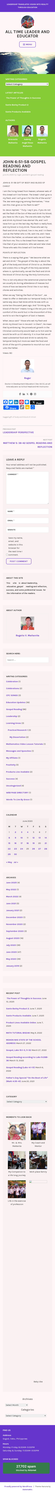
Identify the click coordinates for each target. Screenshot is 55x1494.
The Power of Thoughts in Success (23, 98)
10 (22, 837)
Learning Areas (13, 723)
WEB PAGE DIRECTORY (17, 792)
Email (11, 520)
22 (9, 848)
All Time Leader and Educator (27, 33)
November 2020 (14, 924)
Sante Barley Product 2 (16, 105)
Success (10, 778)
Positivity (10, 765)
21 (46, 843)
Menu (29, 44)
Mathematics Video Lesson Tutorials (24, 744)
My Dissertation (17, 737)
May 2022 (11, 889)
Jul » (16, 862)
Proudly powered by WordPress (18, 1486)
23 (15, 848)
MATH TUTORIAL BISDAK (18, 1033)
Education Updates (15, 702)
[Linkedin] (24, 394)
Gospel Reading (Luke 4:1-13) (20, 1067)
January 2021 (12, 910)
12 (34, 837)
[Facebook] (20, 394)
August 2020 (12, 938)
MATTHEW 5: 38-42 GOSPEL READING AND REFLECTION (27, 443)
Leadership (11, 716)
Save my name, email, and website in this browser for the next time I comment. (15, 546)
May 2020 (11, 959)
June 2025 (11, 882)
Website (11, 530)
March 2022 (12, 896)
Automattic (27, 1489)
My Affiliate (12, 758)
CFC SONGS (12, 695)
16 (15, 843)
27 (39, 848)
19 (34, 843)
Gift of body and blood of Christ (22, 417)
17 (22, 843)
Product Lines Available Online (21, 1022)
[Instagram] (35, 394)
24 (21, 848)
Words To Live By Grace (18, 799)
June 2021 (11, 903)
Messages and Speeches (18, 751)
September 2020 (15, 931)
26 (33, 848)
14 (46, 837)
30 (15, 854)
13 (40, 837)
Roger (19, 175)
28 (45, 848)
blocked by (29, 1469)
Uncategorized (13, 785)
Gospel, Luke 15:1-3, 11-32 (18, 1050)
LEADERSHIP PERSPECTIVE (18, 431)
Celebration (12, 681)
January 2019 (12, 966)
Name (11, 511)
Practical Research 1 (18, 730)
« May (9, 862)
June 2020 (11, 952)
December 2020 (14, 917)
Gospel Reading (37, 175)
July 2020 (11, 945)
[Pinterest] (31, 394)
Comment (13, 474)
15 (9, 843)
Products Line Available (17, 772)
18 (28, 843)
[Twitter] (27, 394)
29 (9, 854)
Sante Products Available (18, 111)
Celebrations (12, 688)
